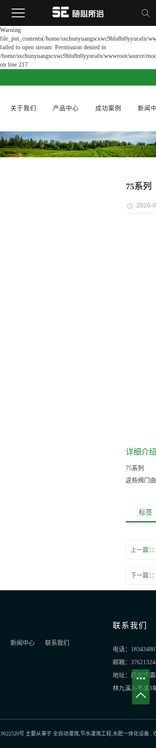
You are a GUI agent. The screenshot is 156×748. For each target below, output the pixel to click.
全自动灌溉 (66, 734)
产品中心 (66, 108)
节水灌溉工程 (95, 734)
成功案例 (108, 108)
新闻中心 (23, 643)
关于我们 (23, 108)
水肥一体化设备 (131, 734)
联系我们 (57, 643)
